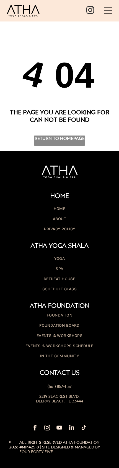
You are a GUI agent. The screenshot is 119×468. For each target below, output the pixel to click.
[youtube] (59, 428)
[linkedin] (71, 428)
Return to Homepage (60, 138)
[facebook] (35, 428)
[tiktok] (83, 428)
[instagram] (90, 11)
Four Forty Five (36, 451)
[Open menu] (108, 11)
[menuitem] (59, 211)
